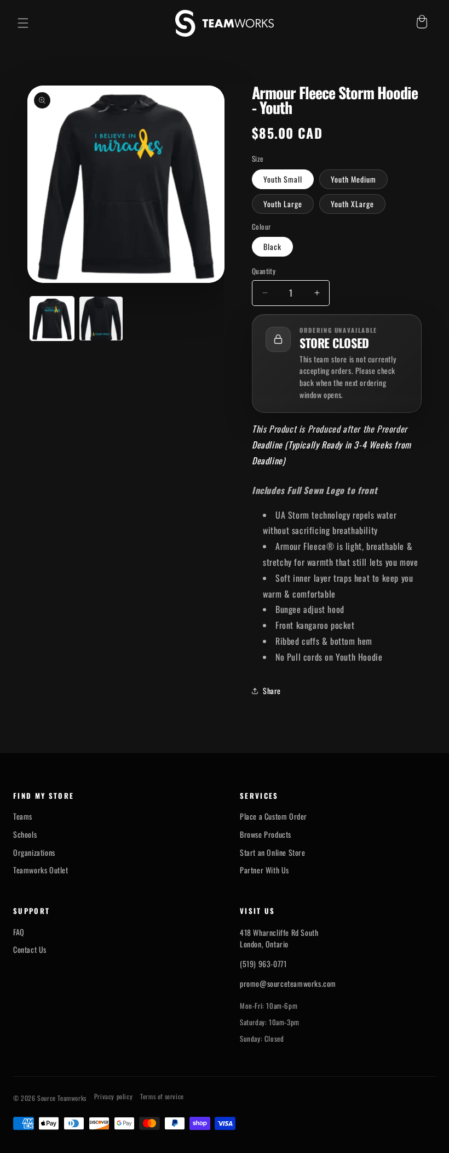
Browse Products (265, 834)
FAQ (19, 932)
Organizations (34, 852)
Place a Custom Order (273, 816)
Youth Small (282, 179)
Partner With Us (264, 870)
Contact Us (30, 949)
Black (272, 246)
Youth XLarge (352, 203)
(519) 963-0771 (263, 963)
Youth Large (282, 203)
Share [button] (272, 690)
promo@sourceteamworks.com (288, 983)
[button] (23, 23)
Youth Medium (353, 179)
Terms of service (162, 1096)
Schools (25, 834)
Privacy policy (113, 1096)
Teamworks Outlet (40, 870)
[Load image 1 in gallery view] (52, 318)
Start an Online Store (273, 852)
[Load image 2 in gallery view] (101, 318)
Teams (22, 816)
